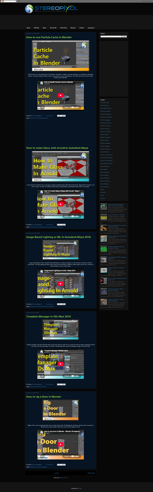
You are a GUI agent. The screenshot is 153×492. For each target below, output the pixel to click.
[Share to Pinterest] (65, 116)
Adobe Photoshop (106, 125)
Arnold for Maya (34, 227)
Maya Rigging (104, 184)
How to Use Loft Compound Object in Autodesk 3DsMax (115, 205)
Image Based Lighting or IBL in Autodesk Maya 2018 (58, 237)
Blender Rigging (43, 467)
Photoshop (63, 27)
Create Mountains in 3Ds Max (116, 215)
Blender (73, 27)
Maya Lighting (50, 227)
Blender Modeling (105, 143)
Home (28, 27)
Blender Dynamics (43, 118)
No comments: (50, 115)
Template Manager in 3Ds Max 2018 (48, 316)
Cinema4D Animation (106, 163)
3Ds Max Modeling (106, 114)
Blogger (79, 488)
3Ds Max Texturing (106, 123)
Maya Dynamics (105, 172)
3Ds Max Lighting (105, 111)
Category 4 (91, 27)
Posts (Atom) (64, 477)
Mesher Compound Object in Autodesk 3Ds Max (116, 289)
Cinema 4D (53, 27)
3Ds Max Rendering (106, 117)
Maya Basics (42, 227)
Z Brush (81, 27)
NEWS (102, 189)
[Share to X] (61, 116)
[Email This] (58, 116)
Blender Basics (34, 118)
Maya (44, 27)
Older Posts (91, 473)
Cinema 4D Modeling (106, 157)
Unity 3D (103, 192)
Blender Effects (105, 140)
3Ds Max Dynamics (106, 108)
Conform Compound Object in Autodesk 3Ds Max (116, 247)
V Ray (102, 195)
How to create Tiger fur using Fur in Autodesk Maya (117, 226)
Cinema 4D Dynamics (107, 155)
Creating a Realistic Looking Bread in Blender (116, 300)
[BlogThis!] (60, 116)
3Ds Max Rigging (105, 120)
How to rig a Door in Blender (43, 396)
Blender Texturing (105, 149)
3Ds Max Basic (42, 386)
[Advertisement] (57, 19)
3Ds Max (36, 27)
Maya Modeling (105, 178)
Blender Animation (106, 131)
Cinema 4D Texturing (106, 160)
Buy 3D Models (105, 152)
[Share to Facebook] (63, 116)
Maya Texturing (58, 227)
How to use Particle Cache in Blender (49, 37)
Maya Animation (105, 166)
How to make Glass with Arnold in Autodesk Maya (57, 147)
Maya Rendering (50, 306)
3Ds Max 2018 (34, 386)
